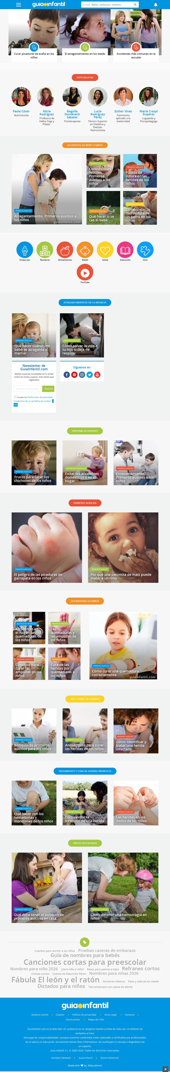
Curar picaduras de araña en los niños (34, 55)
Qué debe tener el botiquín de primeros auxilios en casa (39, 916)
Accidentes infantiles (76, 468)
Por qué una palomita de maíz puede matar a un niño (120, 576)
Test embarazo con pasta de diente (110, 987)
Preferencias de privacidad (40, 397)
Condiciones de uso (23, 401)
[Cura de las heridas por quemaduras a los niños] (64, 679)
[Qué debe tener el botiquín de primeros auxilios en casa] (47, 922)
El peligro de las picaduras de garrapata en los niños (38, 576)
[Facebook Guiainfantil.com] (66, 375)
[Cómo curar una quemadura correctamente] (123, 678)
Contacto (129, 1014)
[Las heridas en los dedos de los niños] (136, 824)
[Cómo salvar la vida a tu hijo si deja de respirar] (82, 356)
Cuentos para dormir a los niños (55, 951)
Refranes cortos (141, 968)
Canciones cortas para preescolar (85, 962)
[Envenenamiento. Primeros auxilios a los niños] (136, 484)
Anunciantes (73, 1019)
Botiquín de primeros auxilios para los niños (32, 747)
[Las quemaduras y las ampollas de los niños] (64, 643)
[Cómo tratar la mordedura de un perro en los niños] (140, 224)
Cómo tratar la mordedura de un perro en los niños (138, 215)
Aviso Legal (110, 1014)
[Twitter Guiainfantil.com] (89, 375)
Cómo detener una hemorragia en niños (118, 916)
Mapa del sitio (96, 1019)
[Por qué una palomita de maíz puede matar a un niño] (123, 582)
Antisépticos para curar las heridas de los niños (84, 747)
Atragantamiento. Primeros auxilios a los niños (45, 218)
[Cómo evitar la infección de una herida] (85, 824)
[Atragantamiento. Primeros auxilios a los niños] (47, 223)
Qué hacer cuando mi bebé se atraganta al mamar (32, 349)
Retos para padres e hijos (103, 969)
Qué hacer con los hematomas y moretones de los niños (33, 817)
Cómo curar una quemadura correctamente (115, 673)
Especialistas (85, 77)
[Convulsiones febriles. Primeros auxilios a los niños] (103, 187)
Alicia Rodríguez (47, 112)
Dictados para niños (61, 986)
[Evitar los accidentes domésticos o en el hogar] (85, 484)
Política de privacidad (84, 1014)
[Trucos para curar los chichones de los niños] (34, 484)
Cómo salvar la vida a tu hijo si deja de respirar (79, 349)
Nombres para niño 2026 (34, 968)
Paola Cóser (21, 111)
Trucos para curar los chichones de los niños (32, 479)
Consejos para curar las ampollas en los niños (28, 670)
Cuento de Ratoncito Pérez (69, 974)
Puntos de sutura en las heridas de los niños (137, 178)
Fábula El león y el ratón (55, 979)
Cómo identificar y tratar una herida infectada (131, 745)
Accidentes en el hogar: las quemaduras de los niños (28, 634)
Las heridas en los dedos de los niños (131, 819)
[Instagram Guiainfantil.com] (82, 375)
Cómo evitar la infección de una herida (84, 819)
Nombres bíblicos (114, 981)
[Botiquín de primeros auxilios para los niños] (34, 752)
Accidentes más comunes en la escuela (136, 55)
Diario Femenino (110, 1057)
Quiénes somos (39, 1014)
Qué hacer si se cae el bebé (101, 218)
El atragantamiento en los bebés (85, 54)
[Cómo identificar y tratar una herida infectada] (136, 752)
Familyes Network (61, 1057)
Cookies (60, 1014)
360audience (95, 1065)
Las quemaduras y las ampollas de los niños (63, 634)
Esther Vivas (123, 111)
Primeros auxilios (23, 211)
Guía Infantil (86, 1057)
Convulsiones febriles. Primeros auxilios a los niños (100, 176)
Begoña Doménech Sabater (72, 114)
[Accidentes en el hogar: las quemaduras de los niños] (29, 643)
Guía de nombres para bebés (85, 955)
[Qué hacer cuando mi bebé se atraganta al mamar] (34, 356)
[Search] (135, 4)
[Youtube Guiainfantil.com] (97, 375)
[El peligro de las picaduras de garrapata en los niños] (47, 582)
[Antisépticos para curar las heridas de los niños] (85, 752)
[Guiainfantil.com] (48, 6)
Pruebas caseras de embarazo (107, 950)
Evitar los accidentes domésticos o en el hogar (82, 477)
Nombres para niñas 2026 (114, 973)
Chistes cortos (40, 974)
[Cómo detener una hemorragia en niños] (123, 922)
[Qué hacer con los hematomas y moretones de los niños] (34, 824)
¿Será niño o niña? (72, 969)
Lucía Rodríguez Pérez (97, 114)
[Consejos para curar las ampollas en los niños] (29, 679)
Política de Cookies (42, 401)
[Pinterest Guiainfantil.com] (74, 375)
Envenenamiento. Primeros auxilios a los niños (135, 477)
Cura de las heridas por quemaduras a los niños (63, 670)
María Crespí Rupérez (149, 112)
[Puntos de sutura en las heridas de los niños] (140, 187)
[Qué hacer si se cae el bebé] (103, 224)
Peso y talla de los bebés (143, 981)
